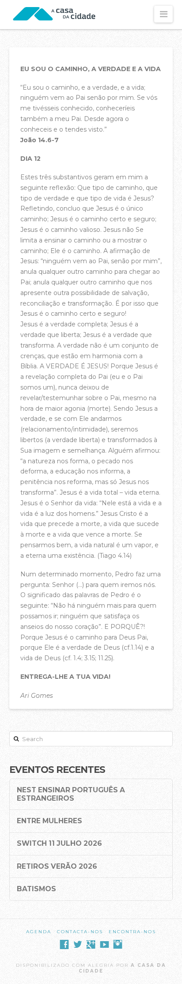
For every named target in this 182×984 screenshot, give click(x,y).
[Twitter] (77, 944)
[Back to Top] (170, 972)
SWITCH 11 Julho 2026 (59, 844)
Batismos (36, 889)
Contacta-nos (80, 932)
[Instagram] (117, 944)
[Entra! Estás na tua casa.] (55, 14)
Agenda (38, 932)
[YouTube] (104, 944)
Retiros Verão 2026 (57, 866)
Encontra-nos (132, 932)
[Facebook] (64, 944)
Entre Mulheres (49, 821)
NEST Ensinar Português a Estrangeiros (71, 794)
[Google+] (90, 944)
